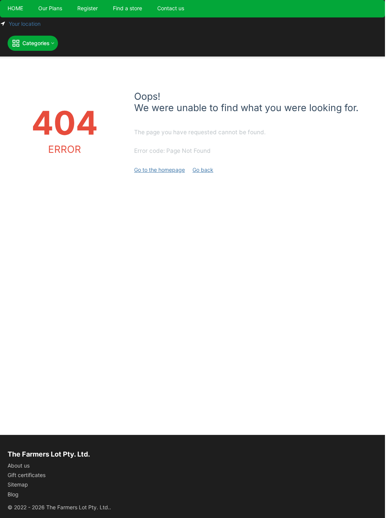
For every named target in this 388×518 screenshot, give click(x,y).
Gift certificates (26, 475)
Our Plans (50, 8)
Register (87, 8)
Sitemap (18, 484)
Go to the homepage (159, 169)
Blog (13, 494)
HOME (15, 8)
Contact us (170, 8)
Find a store (127, 8)
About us (19, 465)
